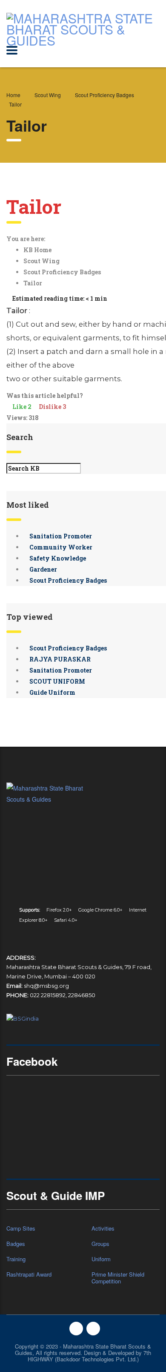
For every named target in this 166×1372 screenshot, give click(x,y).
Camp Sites (20, 1228)
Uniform (101, 1259)
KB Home (38, 250)
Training (16, 1259)
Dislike (51, 407)
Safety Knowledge (57, 558)
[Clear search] (99, 468)
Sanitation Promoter (60, 536)
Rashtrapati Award (29, 1274)
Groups (100, 1243)
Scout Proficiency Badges (62, 272)
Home (13, 94)
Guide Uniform (51, 692)
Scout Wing (42, 261)
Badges (15, 1243)
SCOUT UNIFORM (56, 681)
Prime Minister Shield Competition (118, 1278)
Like (22, 407)
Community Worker (60, 547)
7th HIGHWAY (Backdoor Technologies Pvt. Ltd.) (90, 1356)
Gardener (42, 569)
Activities (103, 1228)
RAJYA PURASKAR (59, 659)
